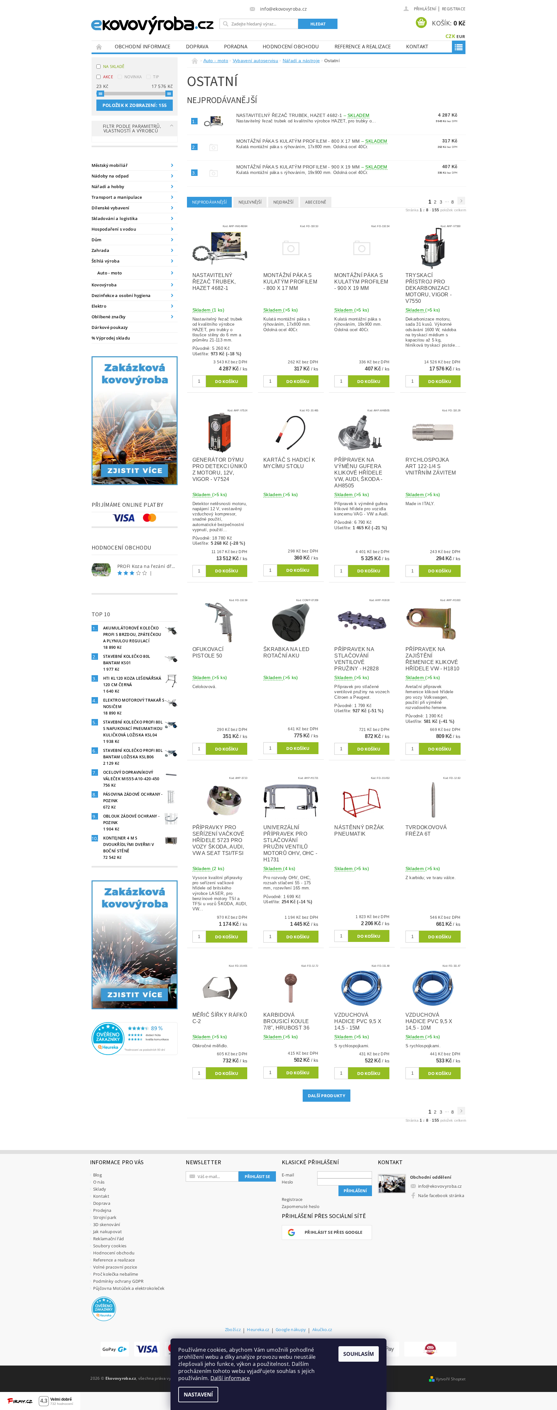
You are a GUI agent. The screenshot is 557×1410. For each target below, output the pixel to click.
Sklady (99, 1189)
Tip (156, 77)
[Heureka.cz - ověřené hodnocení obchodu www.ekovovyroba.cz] (135, 1037)
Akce (108, 77)
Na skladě (114, 66)
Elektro (99, 306)
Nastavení (198, 1394)
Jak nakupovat (107, 1231)
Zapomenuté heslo (300, 1206)
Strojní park (105, 1217)
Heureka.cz (258, 1330)
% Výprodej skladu (111, 338)
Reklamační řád (108, 1239)
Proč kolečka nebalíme (115, 1274)
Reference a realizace (363, 46)
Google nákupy (291, 1330)
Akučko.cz (322, 1330)
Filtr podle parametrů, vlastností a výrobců (132, 128)
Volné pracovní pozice (115, 1267)
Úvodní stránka (99, 46)
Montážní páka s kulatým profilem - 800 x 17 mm (311, 141)
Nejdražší (283, 202)
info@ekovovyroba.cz (440, 1186)
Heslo (287, 1182)
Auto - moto (109, 273)
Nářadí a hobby (108, 186)
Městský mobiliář (110, 165)
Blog (97, 1175)
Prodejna (102, 1210)
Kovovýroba (104, 285)
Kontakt (417, 46)
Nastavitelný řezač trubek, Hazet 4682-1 (303, 115)
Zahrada (100, 250)
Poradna (235, 46)
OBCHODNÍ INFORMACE (143, 46)
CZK (450, 36)
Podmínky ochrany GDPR (118, 1281)
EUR (460, 36)
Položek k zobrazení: (135, 105)
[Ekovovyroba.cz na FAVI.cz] (430, 1349)
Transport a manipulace (117, 197)
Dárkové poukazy (110, 327)
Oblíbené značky (109, 317)
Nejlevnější (250, 202)
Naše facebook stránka (441, 1195)
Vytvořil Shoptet (450, 1379)
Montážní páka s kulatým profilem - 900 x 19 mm (311, 166)
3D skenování (106, 1224)
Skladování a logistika (115, 218)
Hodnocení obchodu (291, 46)
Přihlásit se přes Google (334, 1232)
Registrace (453, 9)
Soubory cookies (110, 1246)
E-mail (288, 1175)
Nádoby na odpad (110, 176)
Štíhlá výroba (106, 261)
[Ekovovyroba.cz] (153, 24)
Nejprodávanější (209, 202)
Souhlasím (358, 1353)
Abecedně (316, 202)
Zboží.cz (233, 1330)
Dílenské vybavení (110, 208)
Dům (97, 240)
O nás (99, 1182)
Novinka (133, 77)
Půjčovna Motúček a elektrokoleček (129, 1288)
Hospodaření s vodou (114, 229)
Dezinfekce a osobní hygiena (121, 295)
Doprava (197, 46)
